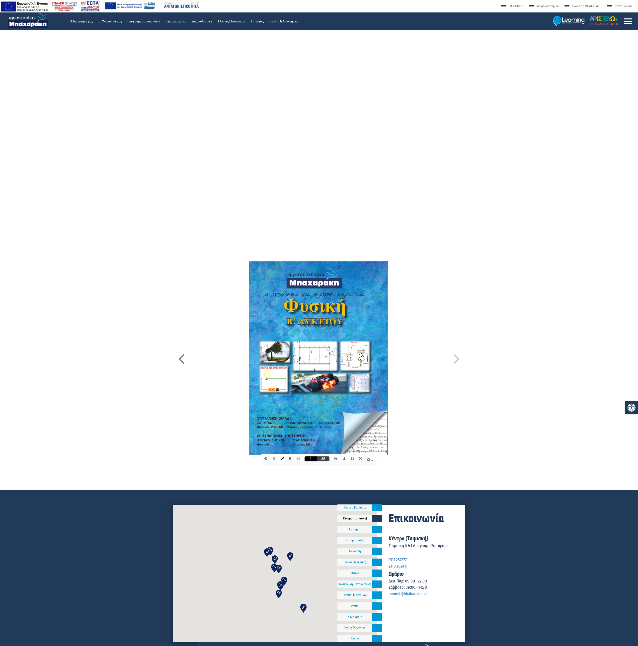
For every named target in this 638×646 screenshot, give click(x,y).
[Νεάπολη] (377, 551)
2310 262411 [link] (398, 566)
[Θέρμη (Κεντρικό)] (377, 628)
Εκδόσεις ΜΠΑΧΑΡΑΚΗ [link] (587, 6)
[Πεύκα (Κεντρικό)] (377, 562)
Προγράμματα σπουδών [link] (143, 21)
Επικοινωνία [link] (623, 6)
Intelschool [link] (516, 6)
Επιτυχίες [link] (257, 21)
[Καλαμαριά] (377, 617)
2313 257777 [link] (398, 560)
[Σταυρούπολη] (377, 540)
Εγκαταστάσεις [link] (176, 21)
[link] (631, 407)
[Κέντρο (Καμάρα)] (377, 507)
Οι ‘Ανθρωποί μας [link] (110, 21)
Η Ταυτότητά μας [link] (81, 21)
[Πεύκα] (377, 573)
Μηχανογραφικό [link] (547, 6)
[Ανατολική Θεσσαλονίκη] (377, 584)
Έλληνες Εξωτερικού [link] (231, 21)
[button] (628, 21)
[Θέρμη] (377, 639)
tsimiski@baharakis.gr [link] (408, 594)
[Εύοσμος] (377, 529)
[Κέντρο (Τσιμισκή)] (377, 518)
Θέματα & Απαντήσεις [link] (283, 21)
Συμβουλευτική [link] (202, 21)
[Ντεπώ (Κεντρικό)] (377, 595)
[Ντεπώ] (377, 606)
